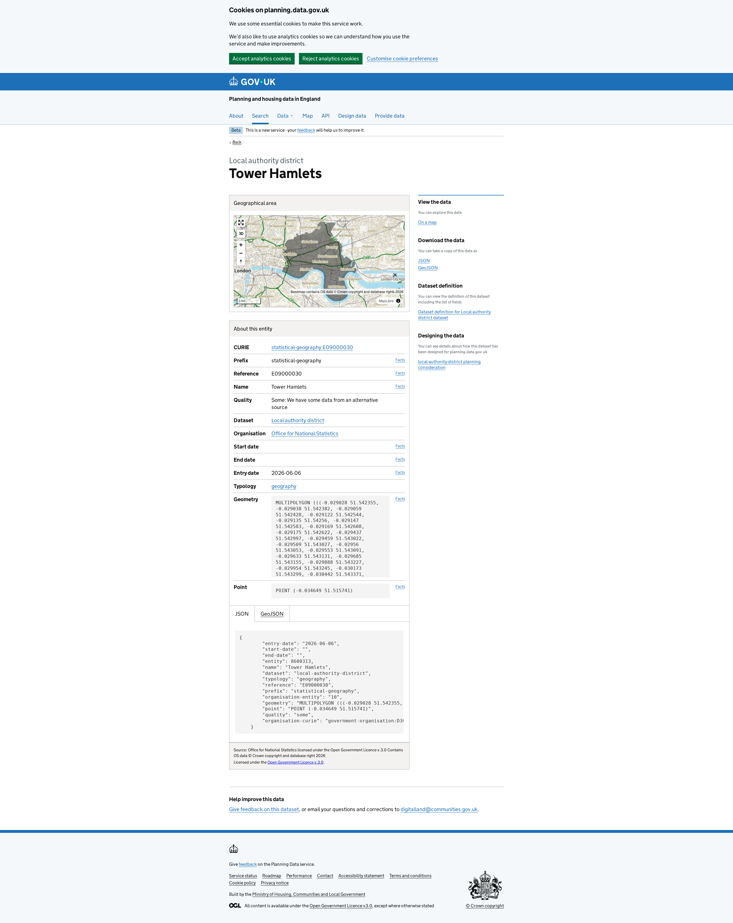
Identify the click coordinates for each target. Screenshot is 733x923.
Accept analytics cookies (261, 58)
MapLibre (386, 300)
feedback (306, 130)
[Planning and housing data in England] (253, 81)
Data (283, 115)
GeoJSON (428, 267)
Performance (299, 875)
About (236, 115)
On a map (427, 222)
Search (260, 115)
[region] (319, 261)
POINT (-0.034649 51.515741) (314, 590)
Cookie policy (242, 883)
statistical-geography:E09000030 (312, 347)
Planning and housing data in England (274, 99)
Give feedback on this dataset (264, 809)
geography (283, 486)
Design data (352, 115)
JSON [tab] (242, 613)
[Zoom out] (241, 253)
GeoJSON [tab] (272, 613)
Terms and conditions (410, 875)
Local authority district (297, 420)
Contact (325, 875)
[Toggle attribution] (398, 300)
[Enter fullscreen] (241, 222)
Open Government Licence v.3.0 (295, 762)
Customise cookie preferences (402, 58)
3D (241, 234)
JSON (424, 260)
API (326, 115)
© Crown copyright (485, 905)
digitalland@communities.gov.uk (439, 809)
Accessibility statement (361, 875)
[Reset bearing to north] (241, 261)
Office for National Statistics (304, 433)
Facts (400, 359)
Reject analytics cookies (330, 58)
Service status (243, 875)
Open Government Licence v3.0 (341, 905)
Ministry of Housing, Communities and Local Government (308, 894)
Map (307, 115)
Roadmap (271, 875)
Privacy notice (275, 883)
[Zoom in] (241, 245)
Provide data (390, 115)
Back (236, 142)
